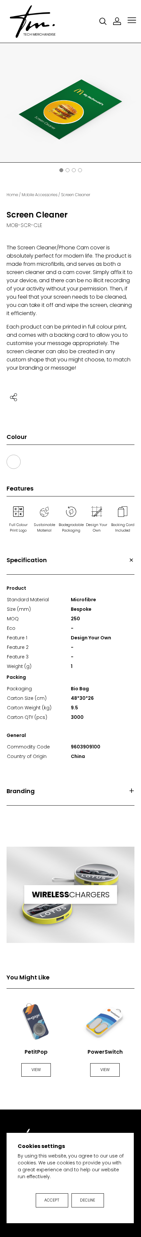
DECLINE (87, 1200)
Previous (5, 103)
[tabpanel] (70, 102)
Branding (21, 791)
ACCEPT (51, 1200)
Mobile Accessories (39, 194)
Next (135, 103)
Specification (27, 560)
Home (12, 194)
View (36, 1069)
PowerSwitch (105, 1052)
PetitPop (36, 1052)
